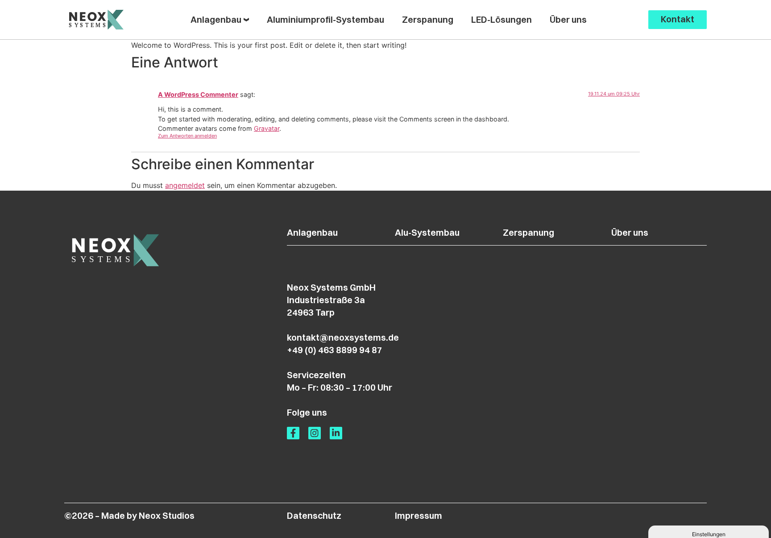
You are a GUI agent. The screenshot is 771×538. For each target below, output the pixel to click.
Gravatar (266, 128)
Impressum (418, 515)
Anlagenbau (312, 232)
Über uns (629, 232)
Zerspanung (528, 232)
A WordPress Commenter (198, 94)
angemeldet (185, 185)
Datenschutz (314, 515)
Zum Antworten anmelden (187, 136)
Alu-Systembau (427, 232)
